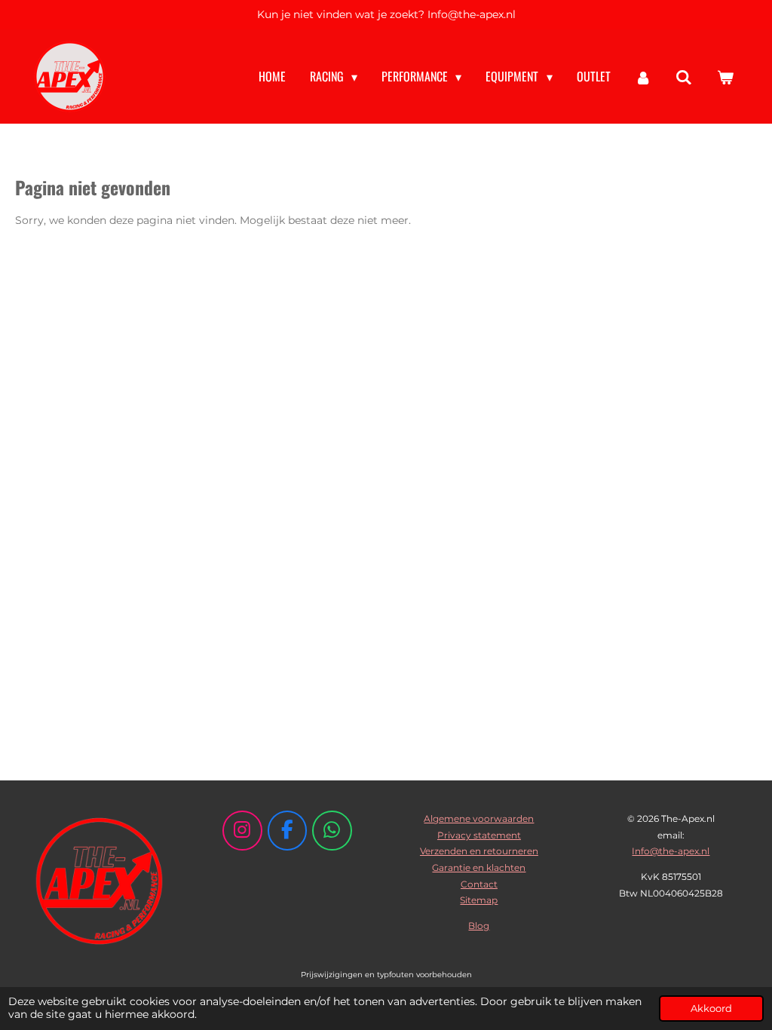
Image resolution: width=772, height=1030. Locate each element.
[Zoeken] (683, 76)
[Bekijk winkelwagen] (725, 76)
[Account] (643, 76)
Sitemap (479, 900)
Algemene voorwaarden (479, 818)
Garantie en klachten (478, 867)
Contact (479, 884)
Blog (478, 925)
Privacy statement (479, 835)
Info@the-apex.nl (670, 851)
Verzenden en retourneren (479, 851)
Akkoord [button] (711, 1008)
